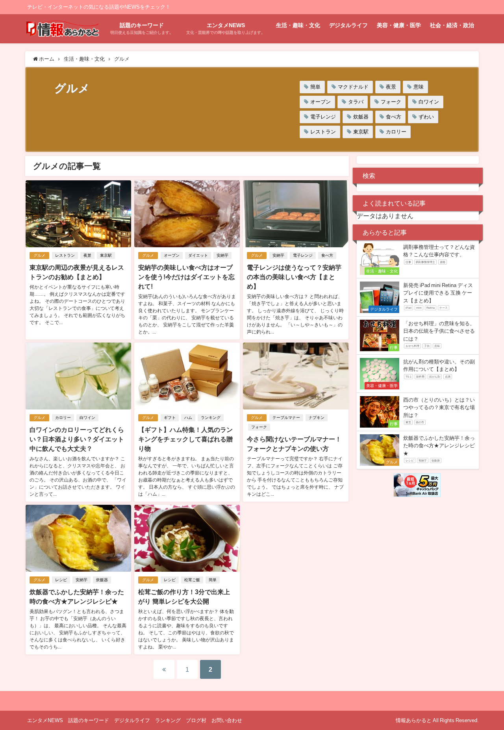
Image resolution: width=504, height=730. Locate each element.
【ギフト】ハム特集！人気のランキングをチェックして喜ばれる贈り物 (185, 439)
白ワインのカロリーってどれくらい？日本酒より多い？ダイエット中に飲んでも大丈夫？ (77, 439)
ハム (188, 417)
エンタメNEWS (45, 720)
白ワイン (429, 101)
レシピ (61, 580)
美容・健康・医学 (399, 25)
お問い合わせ (226, 720)
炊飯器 (361, 116)
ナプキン (316, 417)
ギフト (170, 417)
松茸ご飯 (192, 580)
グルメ (39, 255)
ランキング (210, 417)
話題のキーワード (88, 720)
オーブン (320, 101)
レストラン (323, 131)
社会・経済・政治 (452, 25)
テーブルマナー (286, 417)
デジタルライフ (348, 25)
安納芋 (222, 255)
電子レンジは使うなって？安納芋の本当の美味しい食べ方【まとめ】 (294, 276)
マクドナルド (353, 86)
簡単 (315, 86)
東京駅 (361, 131)
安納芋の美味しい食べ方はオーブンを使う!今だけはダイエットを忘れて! (186, 276)
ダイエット (198, 255)
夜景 (391, 86)
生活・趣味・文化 (298, 25)
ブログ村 (196, 720)
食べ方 (393, 116)
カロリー (396, 131)
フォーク (391, 101)
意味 (418, 86)
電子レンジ (323, 116)
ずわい (426, 116)
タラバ (355, 101)
